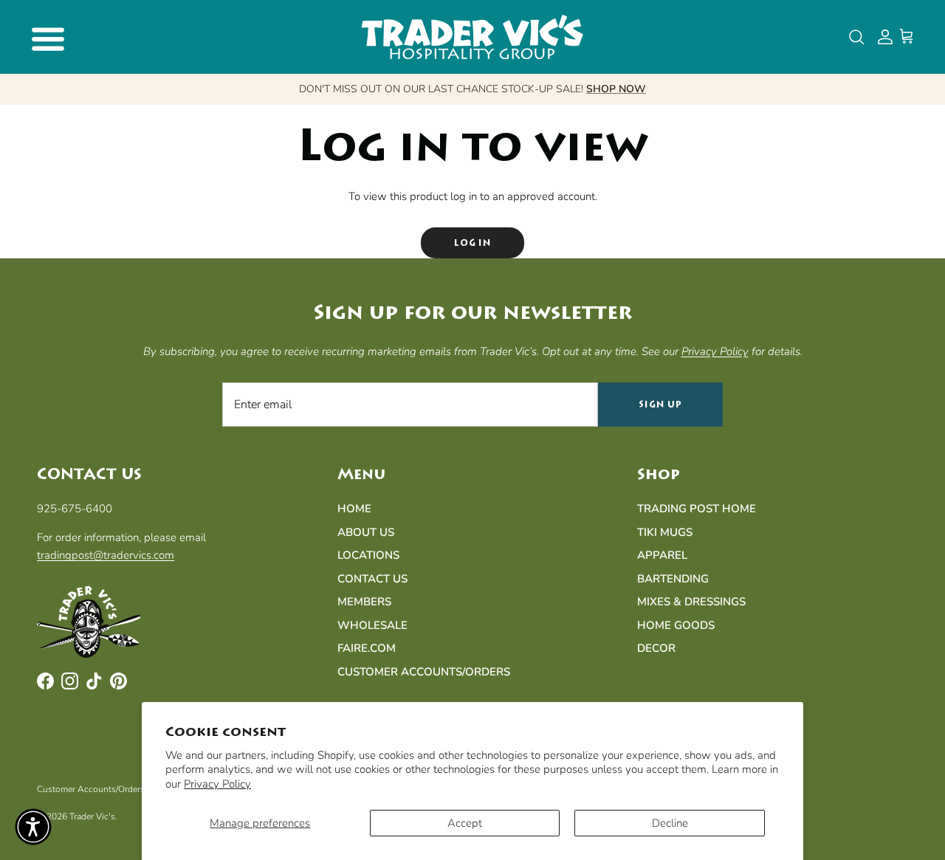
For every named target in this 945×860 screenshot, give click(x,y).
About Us (365, 532)
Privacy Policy (217, 784)
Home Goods (676, 625)
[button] (33, 826)
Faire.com (366, 648)
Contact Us (372, 578)
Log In (473, 243)
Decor (656, 648)
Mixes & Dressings (691, 601)
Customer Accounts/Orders (423, 671)
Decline (670, 823)
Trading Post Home (696, 508)
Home (354, 508)
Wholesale (372, 625)
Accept (464, 823)
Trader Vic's (92, 816)
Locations (368, 555)
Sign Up (660, 404)
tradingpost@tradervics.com (105, 555)
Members (364, 601)
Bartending (673, 578)
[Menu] (46, 37)
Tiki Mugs (665, 532)
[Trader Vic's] (472, 37)
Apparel (662, 555)
